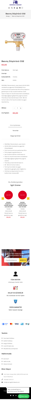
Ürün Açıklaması (15, 125)
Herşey (8, 16)
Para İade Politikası (8, 338)
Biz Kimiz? (6, 359)
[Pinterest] (13, 395)
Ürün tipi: (4, 73)
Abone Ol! (23, 260)
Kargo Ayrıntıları (15, 136)
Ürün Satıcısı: (5, 70)
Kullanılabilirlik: (6, 77)
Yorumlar (15, 130)
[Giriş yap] (14, 8)
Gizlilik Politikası (8, 341)
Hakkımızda (6, 361)
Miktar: (4, 108)
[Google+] (16, 395)
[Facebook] (10, 395)
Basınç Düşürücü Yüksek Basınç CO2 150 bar (22, 205)
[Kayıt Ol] (17, 8)
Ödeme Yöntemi (7, 364)
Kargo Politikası (7, 343)
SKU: (3, 80)
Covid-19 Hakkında (8, 346)
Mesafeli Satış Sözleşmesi (10, 348)
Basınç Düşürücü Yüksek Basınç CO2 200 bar (8, 205)
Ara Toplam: (5, 113)
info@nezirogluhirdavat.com (12, 382)
